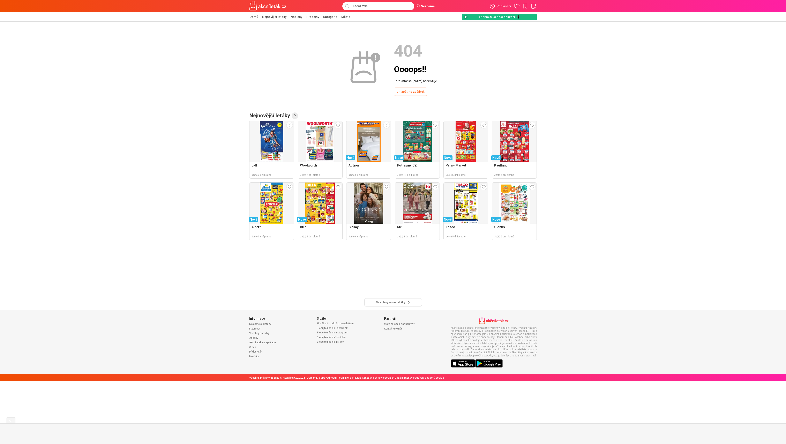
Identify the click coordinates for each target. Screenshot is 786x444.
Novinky (254, 356)
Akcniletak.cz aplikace (262, 342)
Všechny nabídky (259, 333)
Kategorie (330, 17)
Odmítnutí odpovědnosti (321, 377)
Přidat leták (255, 351)
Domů (254, 17)
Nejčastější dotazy (260, 323)
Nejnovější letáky (274, 17)
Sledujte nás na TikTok (330, 341)
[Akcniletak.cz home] (267, 6)
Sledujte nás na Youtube (331, 337)
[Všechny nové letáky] (295, 115)
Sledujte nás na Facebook (332, 328)
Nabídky (296, 17)
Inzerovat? (255, 328)
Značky (253, 337)
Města (345, 17)
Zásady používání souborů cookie (423, 377)
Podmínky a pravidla (349, 377)
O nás (252, 347)
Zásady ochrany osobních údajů (382, 377)
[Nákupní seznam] (533, 6)
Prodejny (312, 17)
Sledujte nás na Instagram (332, 332)
